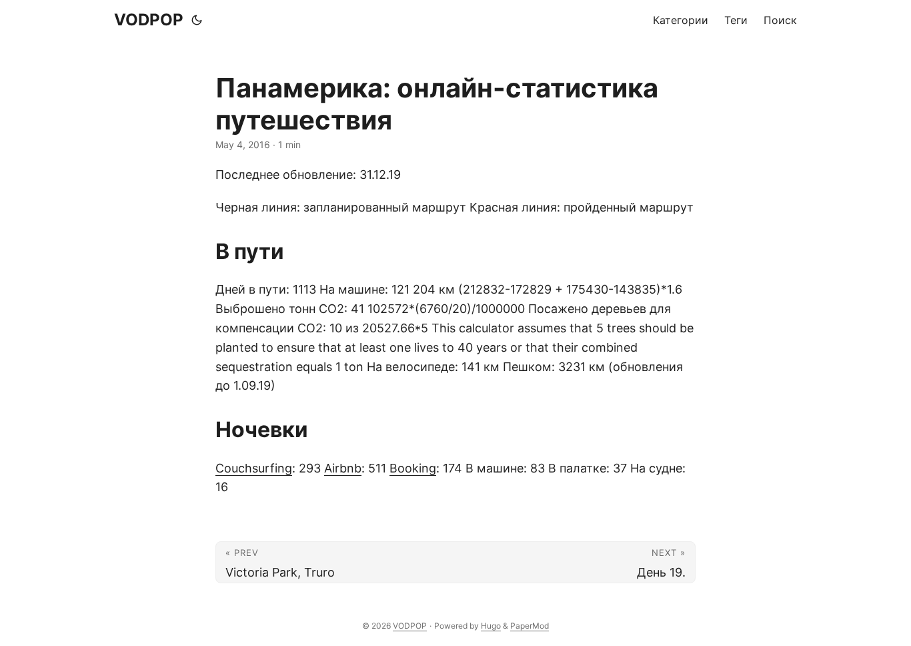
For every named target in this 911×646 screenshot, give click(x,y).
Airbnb (342, 468)
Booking (412, 468)
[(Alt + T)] (197, 20)
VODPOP (148, 19)
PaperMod (529, 626)
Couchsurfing (253, 468)
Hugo (491, 626)
